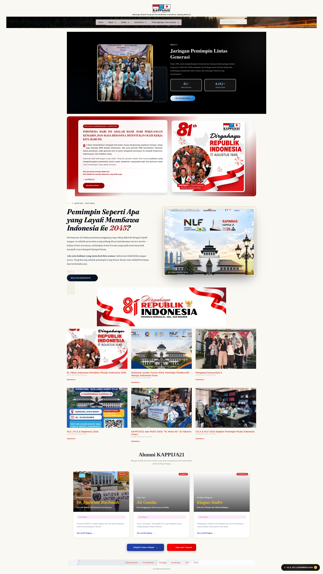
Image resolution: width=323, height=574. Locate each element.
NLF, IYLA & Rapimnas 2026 (82, 431)
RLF (187, 562)
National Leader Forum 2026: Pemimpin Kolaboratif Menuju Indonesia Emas (160, 374)
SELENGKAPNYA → (93, 185)
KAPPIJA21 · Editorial (84, 203)
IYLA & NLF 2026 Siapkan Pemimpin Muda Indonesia (225, 431)
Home (100, 22)
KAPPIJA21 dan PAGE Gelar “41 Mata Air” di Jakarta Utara (161, 433)
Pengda (162, 562)
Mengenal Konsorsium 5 (209, 372)
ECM (196, 562)
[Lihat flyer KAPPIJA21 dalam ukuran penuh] (208, 156)
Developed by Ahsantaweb (161, 568)
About (110, 22)
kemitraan (176, 562)
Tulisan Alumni (131, 562)
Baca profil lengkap (84, 533)
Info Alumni (138, 22)
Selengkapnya (182, 98)
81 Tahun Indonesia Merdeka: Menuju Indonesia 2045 (96, 372)
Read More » (71, 380)
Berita (123, 22)
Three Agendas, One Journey (164, 22)
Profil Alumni (148, 562)
